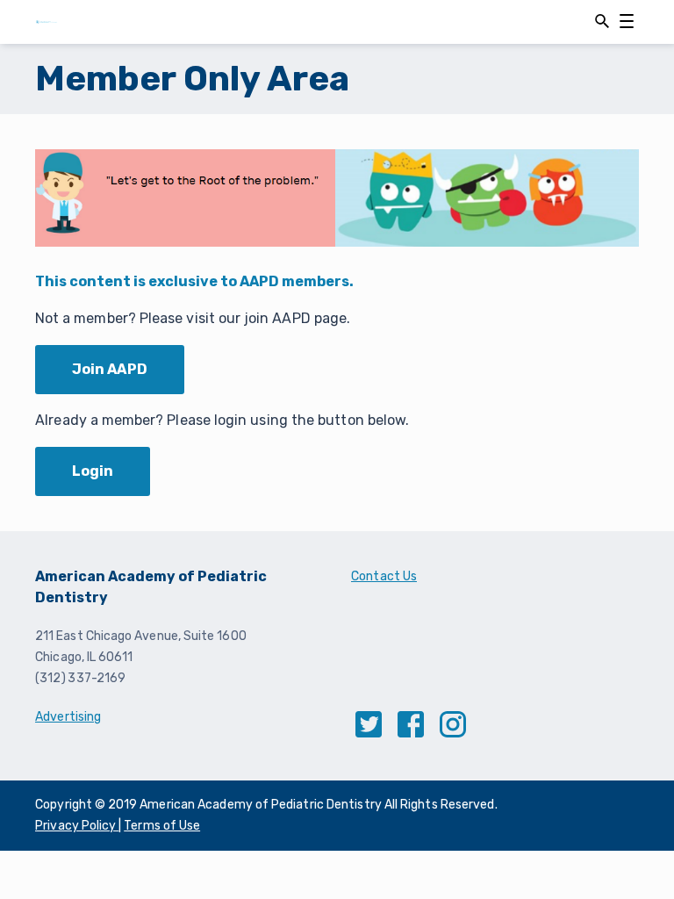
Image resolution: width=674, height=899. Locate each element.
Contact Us (384, 576)
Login (92, 471)
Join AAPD (109, 369)
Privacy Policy (76, 825)
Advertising (68, 716)
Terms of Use (162, 825)
